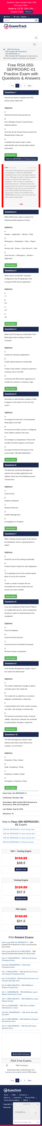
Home (7, 16)
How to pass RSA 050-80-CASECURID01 (16, 951)
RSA (21, 798)
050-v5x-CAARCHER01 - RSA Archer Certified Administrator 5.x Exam (18, 1006)
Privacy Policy (30, 1097)
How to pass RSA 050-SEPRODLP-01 (15, 942)
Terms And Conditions (12, 1100)
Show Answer (11, 155)
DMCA (25, 1100)
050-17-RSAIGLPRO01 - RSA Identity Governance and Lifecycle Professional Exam (20, 972)
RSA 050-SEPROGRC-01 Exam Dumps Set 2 (19, 833)
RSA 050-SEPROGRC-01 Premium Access (21, 159)
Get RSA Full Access (21, 1054)
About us (7, 1097)
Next (29, 86)
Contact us (23, 1095)
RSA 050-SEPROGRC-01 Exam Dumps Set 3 (19, 838)
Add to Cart (22, 869)
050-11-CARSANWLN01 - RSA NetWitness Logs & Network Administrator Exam (20, 993)
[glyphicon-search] (36, 20)
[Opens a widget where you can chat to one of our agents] (26, 1113)
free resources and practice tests (20, 1071)
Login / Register (21, 16)
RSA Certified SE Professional (16, 51)
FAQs (14, 1095)
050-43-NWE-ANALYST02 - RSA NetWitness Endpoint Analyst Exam (17, 986)
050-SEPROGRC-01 (12, 54)
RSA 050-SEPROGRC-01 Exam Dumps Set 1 (19, 829)
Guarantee (17, 1097)
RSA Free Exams (13, 49)
